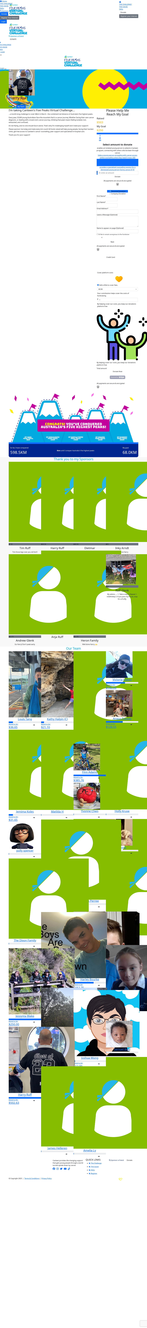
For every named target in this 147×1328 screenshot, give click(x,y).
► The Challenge (95, 1163)
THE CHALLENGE (125, 4)
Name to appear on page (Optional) (110, 228)
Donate (123, 12)
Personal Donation (118, 191)
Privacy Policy (46, 1178)
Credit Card (110, 257)
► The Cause (94, 1167)
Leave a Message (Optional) (107, 215)
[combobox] (117, 289)
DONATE (13, 39)
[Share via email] (13, 106)
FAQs (121, 9)
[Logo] (19, 9)
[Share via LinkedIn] (15, 106)
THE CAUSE (123, 7)
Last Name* (101, 202)
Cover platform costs (105, 273)
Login (3, 21)
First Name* (101, 196)
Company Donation (118, 194)
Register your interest (128, 16)
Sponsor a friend (117, 1160)
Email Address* (102, 208)
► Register (93, 1173)
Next (112, 242)
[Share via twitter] (11, 106)
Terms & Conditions (31, 1178)
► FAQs (92, 1170)
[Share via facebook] (9, 106)
